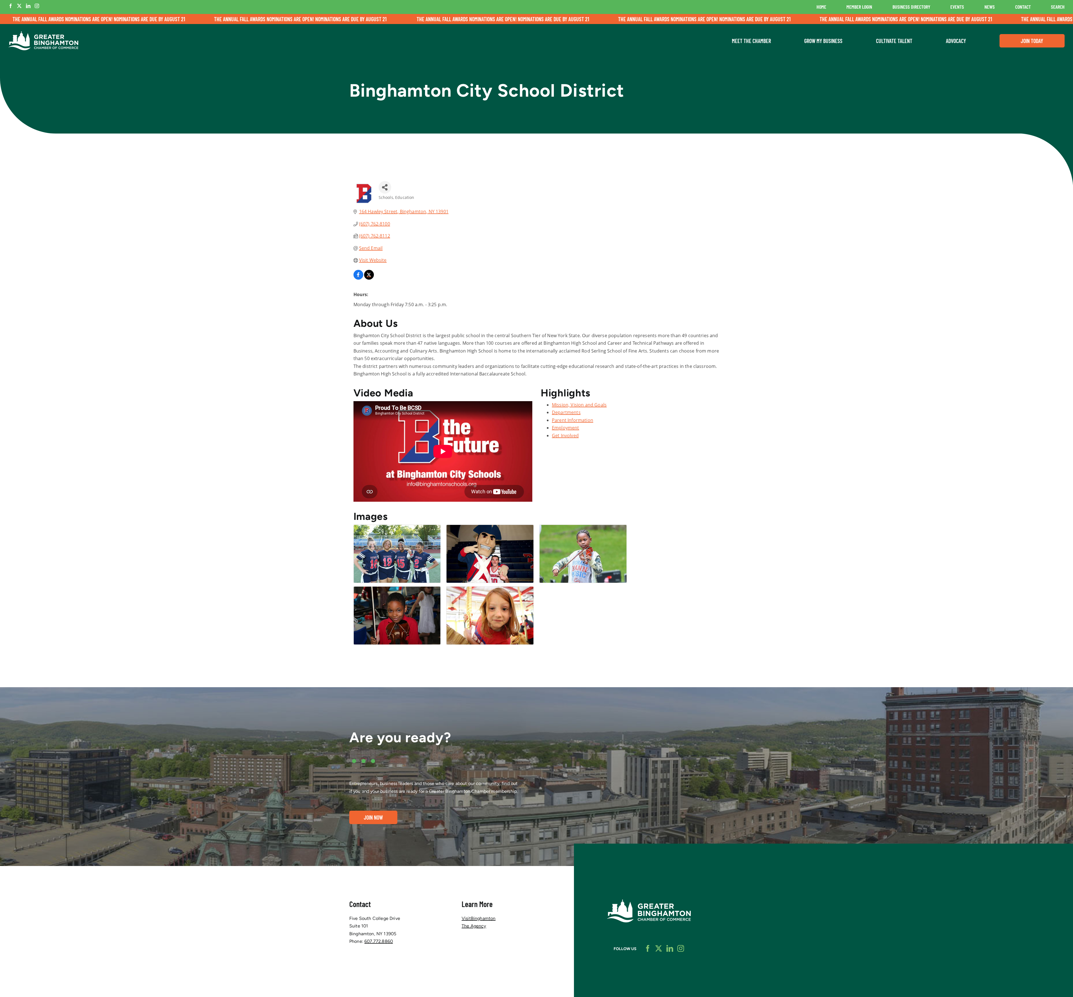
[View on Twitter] (369, 278)
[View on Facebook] (358, 278)
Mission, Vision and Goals (579, 405)
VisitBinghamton (478, 918)
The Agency (474, 926)
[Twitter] (19, 6)
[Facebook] (10, 6)
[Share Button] (385, 187)
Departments (566, 412)
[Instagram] (37, 6)
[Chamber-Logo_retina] (649, 901)
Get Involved (565, 435)
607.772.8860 (378, 941)
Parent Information (572, 420)
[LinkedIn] (28, 6)
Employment (565, 428)
